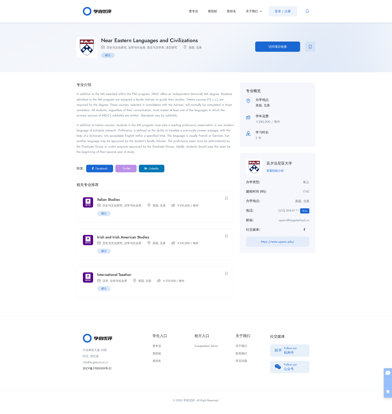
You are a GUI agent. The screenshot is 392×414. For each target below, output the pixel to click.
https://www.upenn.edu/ (277, 241)
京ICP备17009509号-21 (97, 368)
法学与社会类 (136, 47)
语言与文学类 (155, 47)
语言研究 (171, 47)
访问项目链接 (277, 46)
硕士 (107, 55)
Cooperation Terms (206, 346)
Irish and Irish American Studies (123, 237)
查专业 (193, 11)
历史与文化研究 (117, 47)
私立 (306, 182)
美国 (191, 47)
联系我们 (241, 353)
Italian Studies (108, 199)
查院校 (212, 11)
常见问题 (241, 361)
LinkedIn (153, 168)
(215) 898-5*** (292, 210)
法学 (105, 281)
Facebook (101, 168)
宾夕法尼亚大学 (279, 163)
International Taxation (114, 274)
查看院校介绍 (275, 171)
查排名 (231, 11)
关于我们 (252, 11)
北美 (199, 47)
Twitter (126, 168)
